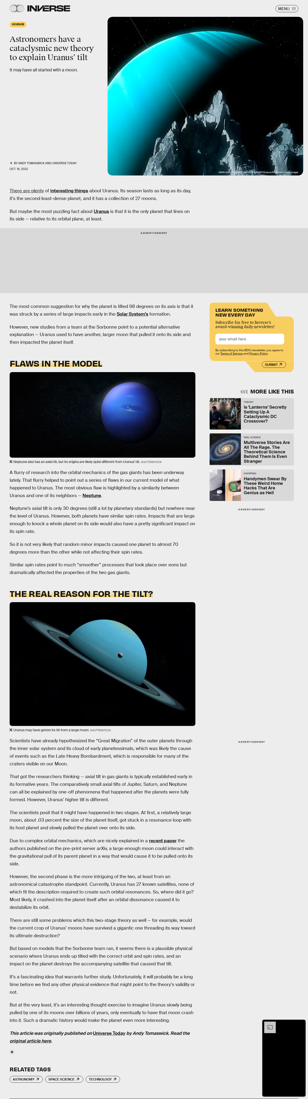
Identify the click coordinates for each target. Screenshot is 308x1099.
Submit (271, 364)
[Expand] (267, 1024)
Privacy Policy (258, 354)
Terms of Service (231, 354)
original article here (30, 1041)
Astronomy (23, 1079)
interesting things (69, 191)
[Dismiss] (300, 1024)
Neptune (92, 496)
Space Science (61, 1079)
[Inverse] (48, 8)
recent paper (163, 841)
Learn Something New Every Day (239, 312)
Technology (100, 1079)
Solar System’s (132, 314)
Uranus (101, 211)
